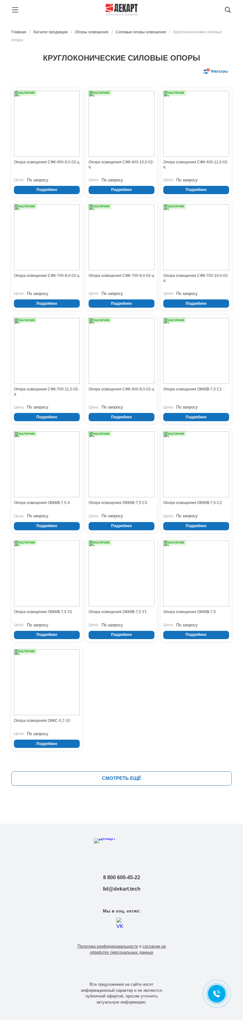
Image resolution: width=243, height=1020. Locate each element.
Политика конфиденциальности (108, 946)
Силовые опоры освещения (141, 32)
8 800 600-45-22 (121, 877)
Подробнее (46, 189)
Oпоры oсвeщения (92, 32)
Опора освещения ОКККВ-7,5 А (42, 502)
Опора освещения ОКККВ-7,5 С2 (192, 502)
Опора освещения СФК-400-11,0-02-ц (195, 164)
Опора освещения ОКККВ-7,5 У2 (43, 612)
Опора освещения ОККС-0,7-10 (42, 720)
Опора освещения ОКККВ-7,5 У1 (118, 612)
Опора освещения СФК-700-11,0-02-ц (46, 391)
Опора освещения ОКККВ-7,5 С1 (192, 389)
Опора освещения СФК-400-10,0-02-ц (121, 164)
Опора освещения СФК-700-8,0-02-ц (46, 275)
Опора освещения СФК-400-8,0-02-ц (121, 389)
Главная (18, 32)
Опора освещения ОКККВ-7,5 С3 (118, 502)
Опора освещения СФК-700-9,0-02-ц (121, 275)
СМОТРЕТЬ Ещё (121, 778)
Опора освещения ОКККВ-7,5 (189, 612)
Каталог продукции (51, 32)
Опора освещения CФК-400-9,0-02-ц (46, 162)
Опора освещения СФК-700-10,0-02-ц (196, 278)
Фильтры (218, 71)
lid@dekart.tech (121, 889)
